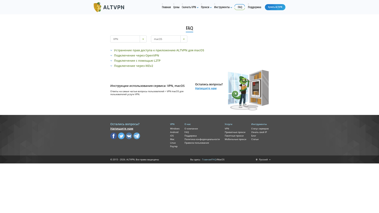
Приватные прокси (235, 132)
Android (174, 132)
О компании (191, 128)
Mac (172, 139)
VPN (227, 128)
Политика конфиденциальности (202, 139)
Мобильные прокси (235, 139)
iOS (172, 135)
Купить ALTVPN (275, 7)
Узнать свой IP (259, 132)
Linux (173, 142)
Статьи (255, 139)
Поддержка (190, 135)
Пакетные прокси (234, 135)
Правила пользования (196, 142)
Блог (253, 135)
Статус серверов (260, 128)
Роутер (174, 146)
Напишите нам (206, 88)
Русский (263, 159)
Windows (175, 128)
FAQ (186, 132)
